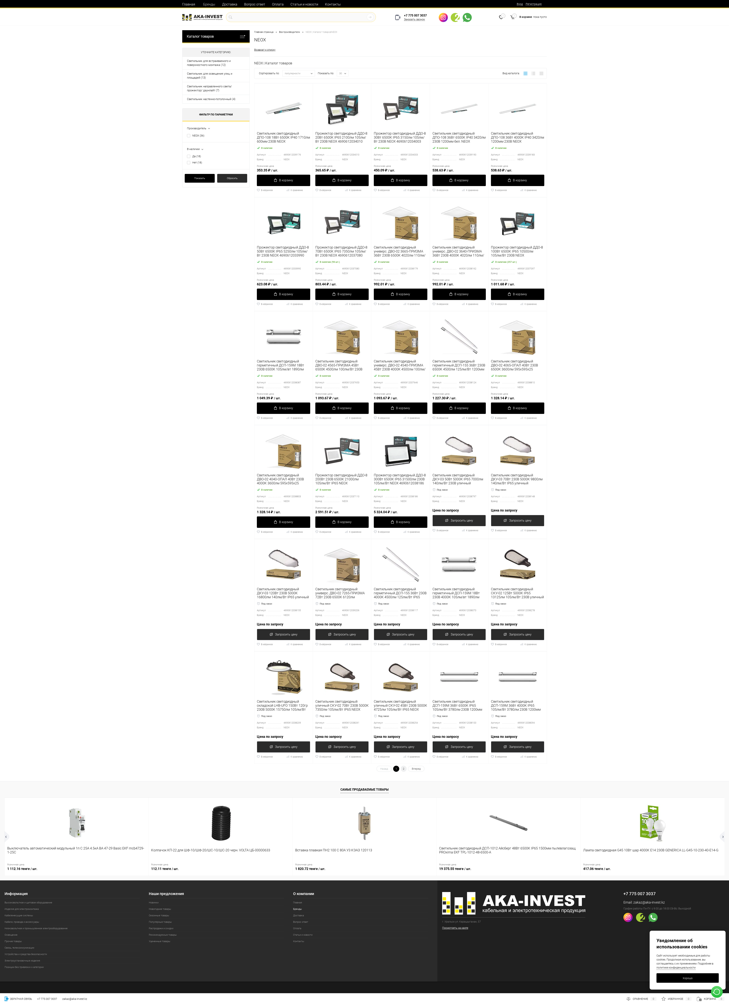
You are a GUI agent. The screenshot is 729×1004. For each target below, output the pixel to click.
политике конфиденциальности (676, 967)
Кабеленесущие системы (19, 915)
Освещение (11, 934)
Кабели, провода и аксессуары (22, 921)
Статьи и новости (304, 4)
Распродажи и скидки (161, 928)
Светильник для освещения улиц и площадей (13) (209, 75)
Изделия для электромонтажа (22, 909)
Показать (199, 178)
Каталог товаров (200, 36)
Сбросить (232, 178)
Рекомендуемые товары (163, 934)
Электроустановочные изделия (22, 960)
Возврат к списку (264, 49)
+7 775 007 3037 (415, 15)
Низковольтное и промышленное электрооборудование (36, 928)
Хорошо (688, 978)
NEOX (198, 135)
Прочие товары (13, 941)
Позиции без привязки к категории (24, 967)
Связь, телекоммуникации (19, 947)
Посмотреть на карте (455, 927)
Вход (520, 4)
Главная (188, 4)
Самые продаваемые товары (364, 789)
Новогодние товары (160, 909)
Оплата (278, 4)
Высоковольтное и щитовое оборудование (28, 902)
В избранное (267, 190)
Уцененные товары (159, 941)
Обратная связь (20, 998)
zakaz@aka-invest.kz (649, 902)
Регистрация (534, 4)
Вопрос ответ (254, 4)
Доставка (229, 4)
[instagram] (445, 17)
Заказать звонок (414, 19)
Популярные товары (160, 921)
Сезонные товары (159, 915)
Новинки (154, 902)
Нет (197, 162)
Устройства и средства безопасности (26, 954)
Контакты (333, 4)
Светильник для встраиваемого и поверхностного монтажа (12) (209, 63)
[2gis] (457, 17)
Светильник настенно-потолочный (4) (211, 99)
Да (196, 156)
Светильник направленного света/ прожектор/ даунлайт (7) (209, 88)
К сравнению (297, 190)
